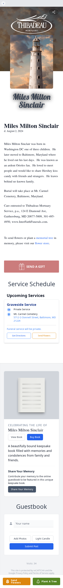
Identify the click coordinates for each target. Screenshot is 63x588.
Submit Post (31, 546)
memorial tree (44, 238)
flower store (42, 243)
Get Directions (19, 335)
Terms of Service (41, 573)
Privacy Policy (22, 573)
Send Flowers (44, 335)
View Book (16, 437)
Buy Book (35, 437)
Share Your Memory (22, 489)
